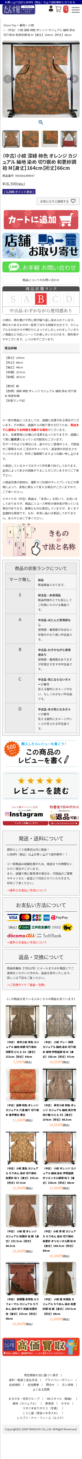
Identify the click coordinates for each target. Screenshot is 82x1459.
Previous (7, 79)
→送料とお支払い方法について (27, 890)
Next (74, 79)
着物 (22, 25)
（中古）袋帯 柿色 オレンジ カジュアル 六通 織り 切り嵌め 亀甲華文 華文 (22, 1110)
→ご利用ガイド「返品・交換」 (27, 985)
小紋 (31, 25)
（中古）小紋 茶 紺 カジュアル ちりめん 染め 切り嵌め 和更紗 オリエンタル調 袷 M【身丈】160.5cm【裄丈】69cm (59, 1240)
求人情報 (67, 1385)
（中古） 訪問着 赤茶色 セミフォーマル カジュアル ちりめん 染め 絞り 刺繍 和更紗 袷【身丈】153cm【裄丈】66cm (22, 1308)
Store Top (9, 25)
